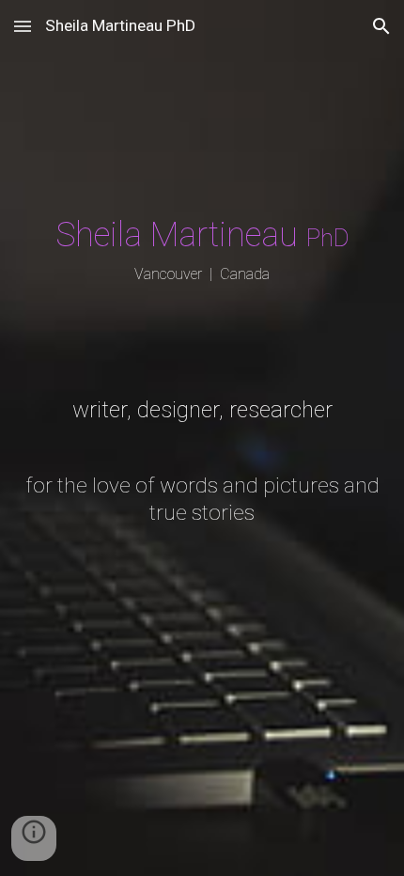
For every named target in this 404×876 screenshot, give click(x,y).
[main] (202, 438)
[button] (22, 26)
